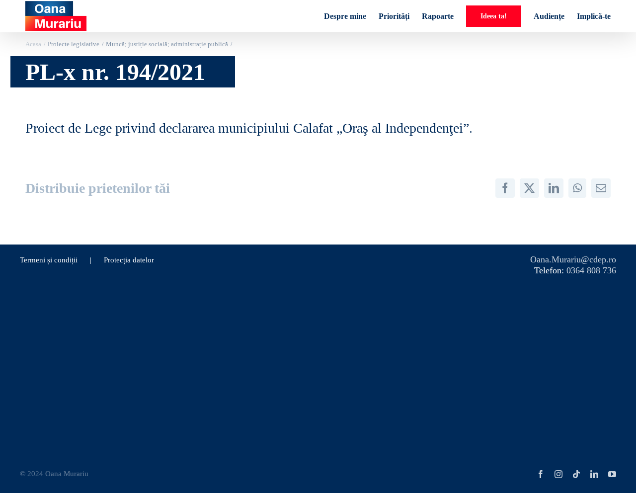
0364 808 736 (591, 270)
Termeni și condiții (49, 260)
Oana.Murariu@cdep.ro (573, 259)
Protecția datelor (129, 260)
